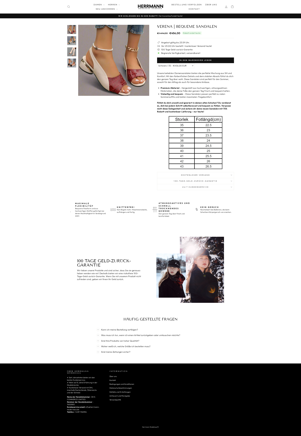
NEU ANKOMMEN (106, 9)
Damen (98, 4)
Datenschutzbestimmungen (120, 388)
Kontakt (194, 9)
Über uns (211, 4)
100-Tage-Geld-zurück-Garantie (195, 181)
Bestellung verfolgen (187, 4)
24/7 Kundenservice (195, 187)
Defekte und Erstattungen (120, 392)
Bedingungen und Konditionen (121, 384)
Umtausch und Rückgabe (119, 396)
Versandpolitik (115, 400)
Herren (113, 4)
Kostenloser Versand (195, 175)
